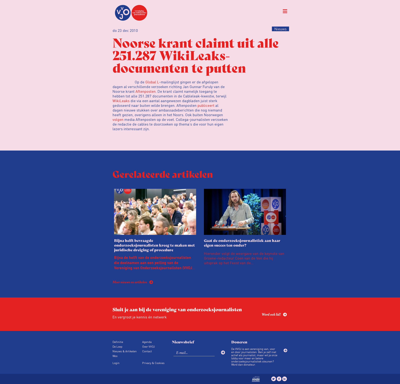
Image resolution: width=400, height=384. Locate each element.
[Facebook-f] (279, 379)
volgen (117, 119)
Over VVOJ (148, 346)
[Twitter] (273, 379)
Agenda (147, 342)
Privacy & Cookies (153, 363)
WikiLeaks (121, 100)
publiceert (206, 105)
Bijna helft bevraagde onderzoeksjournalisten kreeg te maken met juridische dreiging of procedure (154, 245)
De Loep (117, 346)
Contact (147, 351)
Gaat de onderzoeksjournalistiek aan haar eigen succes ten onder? (242, 243)
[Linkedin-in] (284, 379)
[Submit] (223, 352)
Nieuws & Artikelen (124, 351)
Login (116, 363)
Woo (115, 356)
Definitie (117, 342)
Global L (151, 81)
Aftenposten (145, 91)
